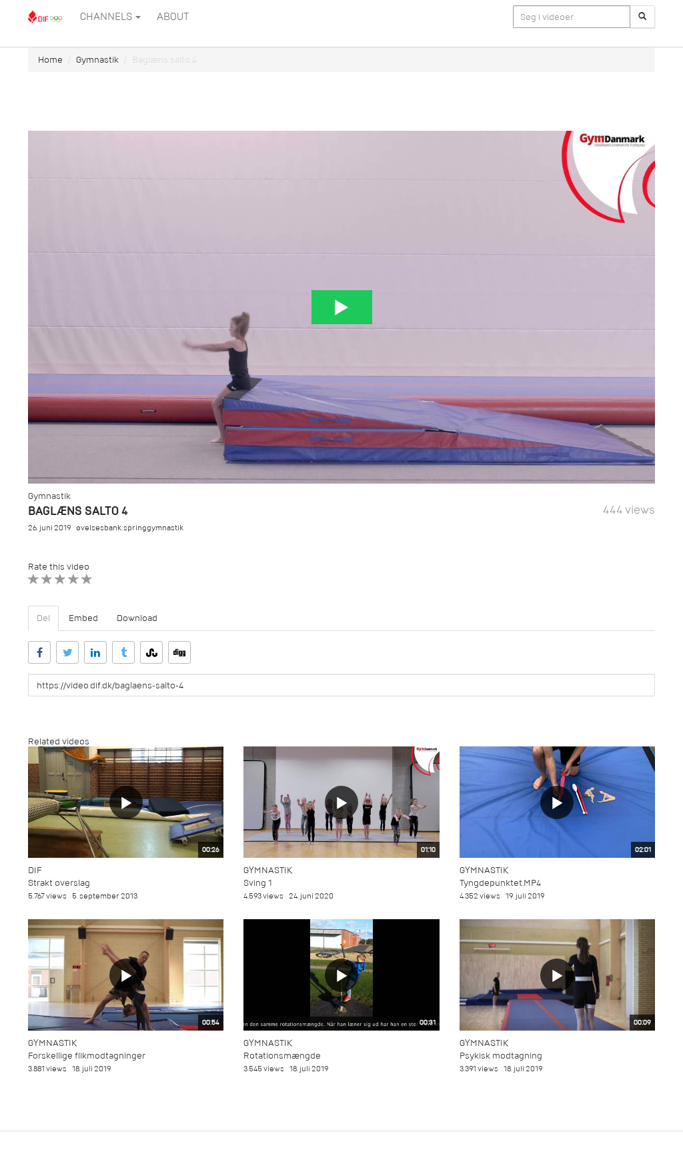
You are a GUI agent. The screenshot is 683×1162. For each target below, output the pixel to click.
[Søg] (642, 16)
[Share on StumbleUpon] (151, 652)
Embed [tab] (83, 618)
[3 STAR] (60, 579)
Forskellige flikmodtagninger (86, 1055)
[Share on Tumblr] (123, 652)
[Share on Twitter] (67, 652)
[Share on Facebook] (39, 652)
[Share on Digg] (179, 652)
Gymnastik (97, 59)
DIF (34, 870)
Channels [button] (107, 16)
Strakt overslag (59, 883)
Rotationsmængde (282, 1055)
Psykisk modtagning (501, 1055)
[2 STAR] (47, 579)
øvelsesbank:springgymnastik (129, 528)
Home (50, 59)
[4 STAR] (73, 579)
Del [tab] (43, 618)
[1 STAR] (33, 579)
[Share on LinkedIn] (95, 652)
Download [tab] (137, 618)
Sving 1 (257, 883)
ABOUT (173, 16)
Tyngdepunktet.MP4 (500, 883)
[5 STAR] (87, 579)
